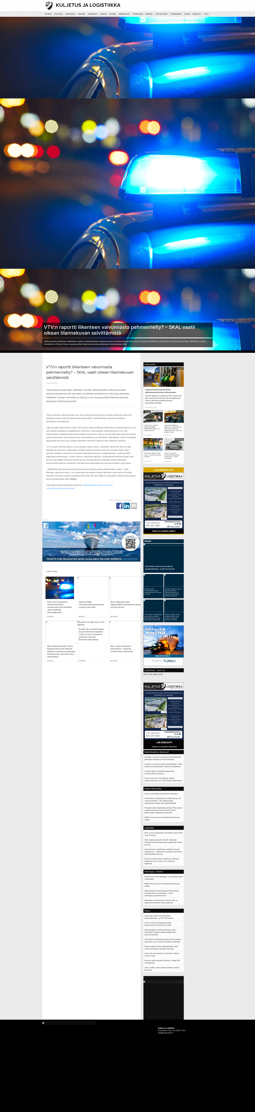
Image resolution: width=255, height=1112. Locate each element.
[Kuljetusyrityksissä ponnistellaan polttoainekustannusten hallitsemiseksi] (163, 377)
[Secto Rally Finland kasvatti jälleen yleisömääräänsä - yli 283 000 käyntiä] (163, 553)
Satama (112, 14)
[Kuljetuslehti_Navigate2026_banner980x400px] (91, 542)
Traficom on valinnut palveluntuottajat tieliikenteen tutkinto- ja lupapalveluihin (152, 427)
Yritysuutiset (161, 14)
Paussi (187, 14)
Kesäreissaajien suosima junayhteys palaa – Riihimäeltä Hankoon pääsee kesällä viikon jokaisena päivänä (173, 592)
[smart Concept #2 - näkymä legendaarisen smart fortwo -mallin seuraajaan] (174, 444)
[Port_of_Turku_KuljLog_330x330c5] (163, 646)
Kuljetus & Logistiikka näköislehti (164, 747)
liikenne (81, 14)
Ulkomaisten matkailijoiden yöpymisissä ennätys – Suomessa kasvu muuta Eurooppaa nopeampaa (153, 617)
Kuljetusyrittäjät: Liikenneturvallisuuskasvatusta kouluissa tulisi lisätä (91, 604)
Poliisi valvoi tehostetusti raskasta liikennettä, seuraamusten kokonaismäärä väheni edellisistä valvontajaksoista (59, 607)
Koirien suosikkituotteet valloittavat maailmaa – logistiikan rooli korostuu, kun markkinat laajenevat (162, 861)
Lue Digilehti (164, 742)
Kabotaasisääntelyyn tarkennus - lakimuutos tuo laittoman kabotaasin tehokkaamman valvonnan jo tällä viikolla (173, 428)
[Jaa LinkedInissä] (124, 506)
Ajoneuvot (93, 14)
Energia (149, 14)
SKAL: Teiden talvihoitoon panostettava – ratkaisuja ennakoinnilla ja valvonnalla (121, 648)
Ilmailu (103, 14)
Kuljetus (58, 14)
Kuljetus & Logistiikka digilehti (163, 531)
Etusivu (48, 14)
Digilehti (196, 14)
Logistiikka (70, 14)
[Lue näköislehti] (163, 500)
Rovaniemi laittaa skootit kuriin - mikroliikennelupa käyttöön (152, 454)
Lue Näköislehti (164, 470)
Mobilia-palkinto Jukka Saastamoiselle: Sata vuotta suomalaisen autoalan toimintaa (172, 617)
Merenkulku (124, 14)
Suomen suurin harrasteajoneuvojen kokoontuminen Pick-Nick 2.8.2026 (152, 591)
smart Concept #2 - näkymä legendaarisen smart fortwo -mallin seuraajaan (172, 455)
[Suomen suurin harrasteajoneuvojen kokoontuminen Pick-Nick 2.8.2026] (153, 580)
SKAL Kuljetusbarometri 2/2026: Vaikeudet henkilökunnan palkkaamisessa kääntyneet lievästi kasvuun (163, 842)
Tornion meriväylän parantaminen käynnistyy (161, 794)
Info (206, 14)
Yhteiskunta (175, 14)
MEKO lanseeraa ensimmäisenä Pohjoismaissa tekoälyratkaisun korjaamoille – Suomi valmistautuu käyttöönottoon (161, 893)
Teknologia (138, 14)
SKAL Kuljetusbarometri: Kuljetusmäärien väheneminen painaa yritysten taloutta (125, 604)
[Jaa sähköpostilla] (131, 506)
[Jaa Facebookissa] (116, 506)
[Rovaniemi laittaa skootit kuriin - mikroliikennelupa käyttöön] (153, 444)
